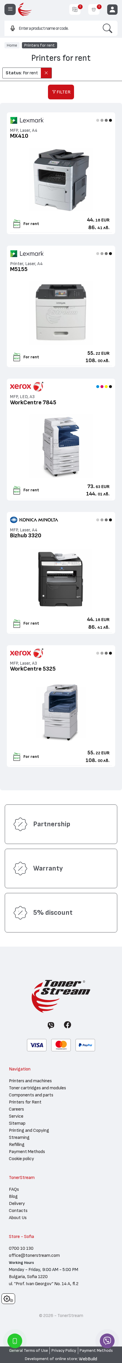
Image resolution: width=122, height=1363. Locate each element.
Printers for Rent (25, 1102)
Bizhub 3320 (25, 535)
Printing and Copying (29, 1130)
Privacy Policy (64, 1351)
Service (16, 1116)
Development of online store (51, 1359)
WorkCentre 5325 (33, 669)
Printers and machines (30, 1080)
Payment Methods (27, 1151)
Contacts (18, 1210)
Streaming (19, 1137)
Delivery (17, 1203)
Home (12, 45)
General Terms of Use (28, 1351)
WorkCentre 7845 (33, 402)
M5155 (19, 269)
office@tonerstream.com (34, 1255)
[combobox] (50, 28)
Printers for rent (39, 45)
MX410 (19, 136)
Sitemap (17, 1123)
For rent (31, 224)
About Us (18, 1217)
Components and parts (31, 1095)
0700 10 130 (21, 1248)
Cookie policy (21, 1158)
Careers (16, 1109)
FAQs (14, 1189)
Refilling (17, 1144)
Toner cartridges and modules (37, 1088)
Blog (13, 1196)
